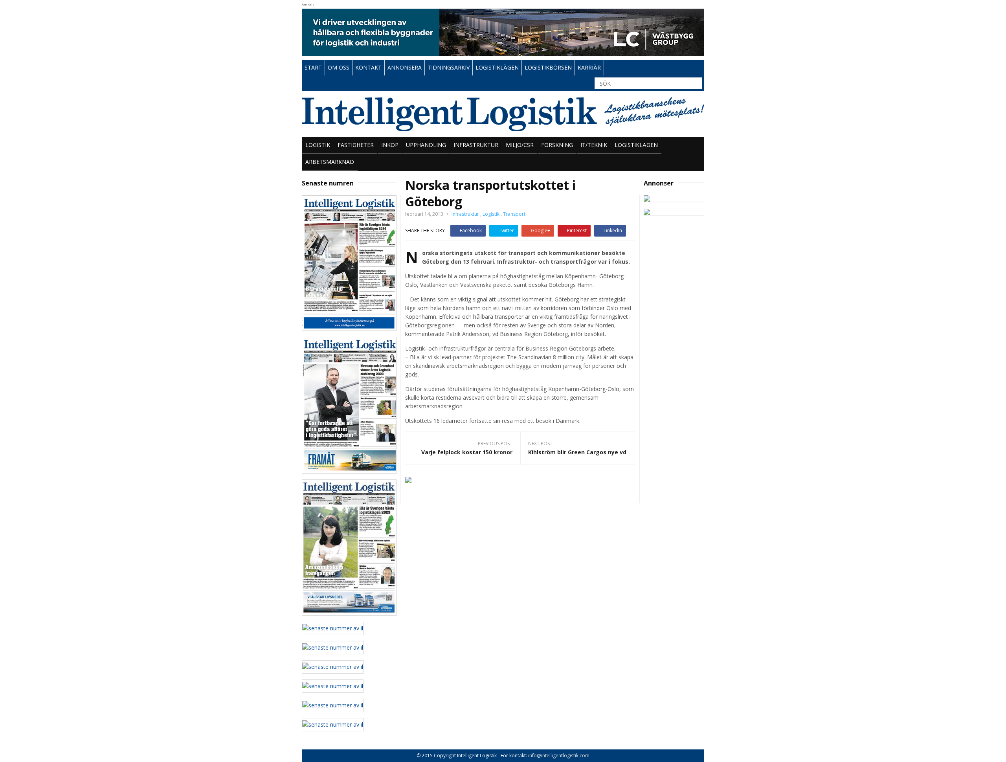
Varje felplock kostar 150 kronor (466, 452)
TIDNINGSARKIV (449, 67)
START (313, 67)
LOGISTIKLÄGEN (497, 67)
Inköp (389, 145)
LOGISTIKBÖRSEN (548, 67)
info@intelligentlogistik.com (558, 755)
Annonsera (404, 67)
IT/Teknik (593, 145)
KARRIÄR (589, 67)
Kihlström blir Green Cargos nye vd (577, 452)
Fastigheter (356, 145)
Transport (514, 214)
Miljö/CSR (520, 145)
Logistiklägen (636, 145)
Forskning (557, 145)
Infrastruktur (475, 145)
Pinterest (577, 230)
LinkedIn (613, 230)
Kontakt (368, 67)
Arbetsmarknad (329, 161)
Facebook (471, 230)
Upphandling (426, 145)
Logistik (317, 145)
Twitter (506, 230)
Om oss (338, 67)
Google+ (540, 230)
